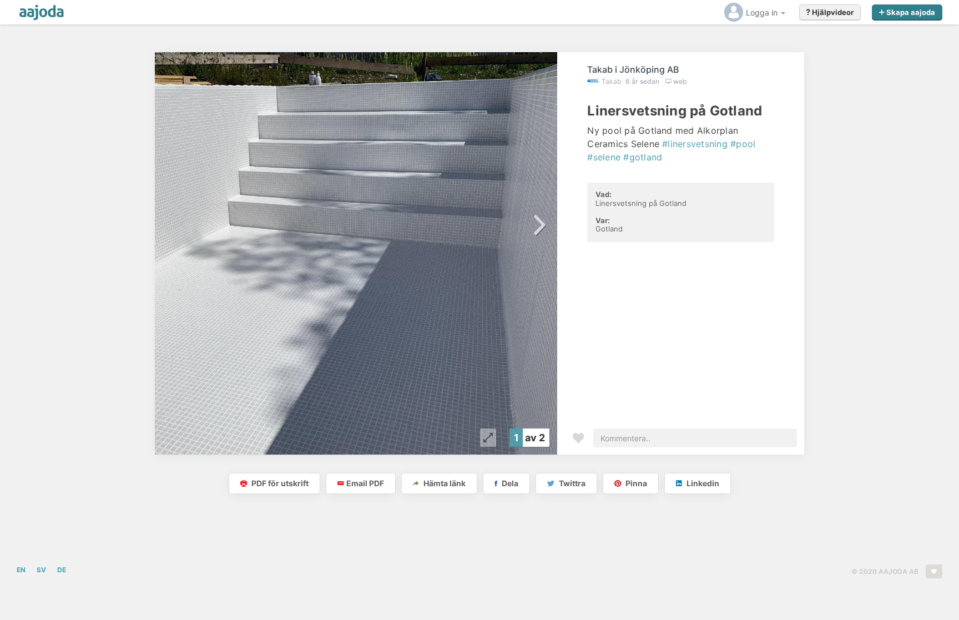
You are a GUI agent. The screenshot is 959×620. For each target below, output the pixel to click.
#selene (603, 157)
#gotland (642, 157)
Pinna (635, 483)
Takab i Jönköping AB (633, 69)
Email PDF (365, 483)
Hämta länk (444, 483)
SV (41, 570)
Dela (509, 483)
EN (21, 570)
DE (61, 570)
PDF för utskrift (279, 483)
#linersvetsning (695, 143)
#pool (742, 143)
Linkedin (702, 483)
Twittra (571, 483)
